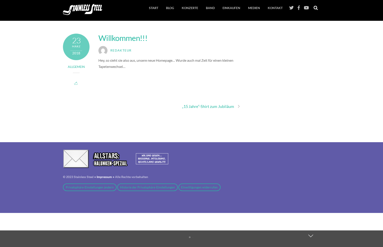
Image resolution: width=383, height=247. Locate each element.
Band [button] (210, 8)
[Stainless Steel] (82, 12)
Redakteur (120, 50)
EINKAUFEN (231, 8)
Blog (170, 8)
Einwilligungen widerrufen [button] (199, 187)
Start (153, 8)
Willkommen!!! (122, 37)
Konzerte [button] (190, 8)
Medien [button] (254, 8)
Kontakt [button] (275, 8)
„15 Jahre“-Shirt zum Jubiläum (208, 106)
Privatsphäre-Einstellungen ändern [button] (90, 187)
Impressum (104, 177)
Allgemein (76, 67)
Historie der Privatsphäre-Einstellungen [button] (147, 187)
